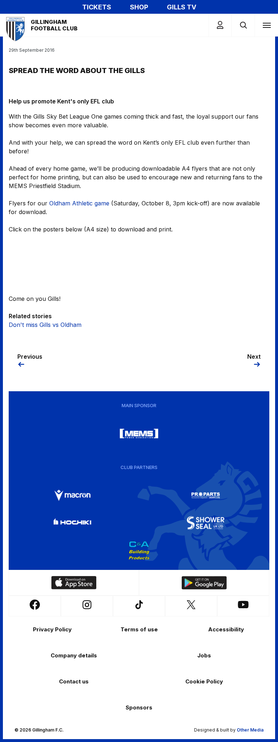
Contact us (74, 681)
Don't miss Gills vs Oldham (45, 324)
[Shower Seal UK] (205, 523)
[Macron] (72, 495)
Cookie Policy (204, 681)
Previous (29, 356)
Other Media (250, 730)
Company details (74, 655)
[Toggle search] (243, 25)
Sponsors (139, 707)
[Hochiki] (72, 523)
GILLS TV (181, 7)
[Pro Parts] (205, 495)
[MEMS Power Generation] (139, 433)
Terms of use (139, 629)
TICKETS (96, 7)
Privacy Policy (52, 629)
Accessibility (226, 629)
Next (254, 356)
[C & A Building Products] (139, 550)
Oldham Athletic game (79, 203)
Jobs (204, 655)
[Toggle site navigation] (266, 25)
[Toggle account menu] (220, 25)
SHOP (139, 7)
